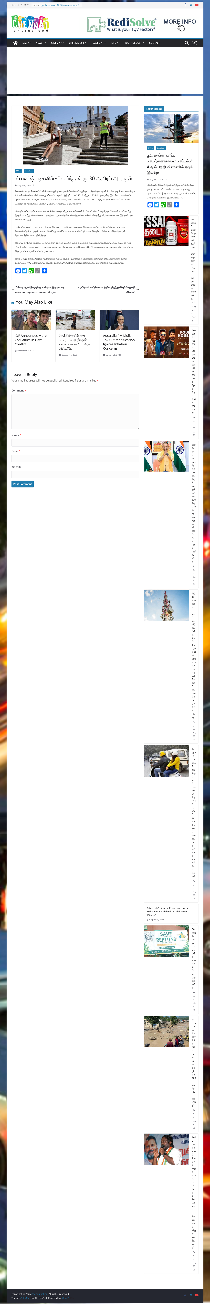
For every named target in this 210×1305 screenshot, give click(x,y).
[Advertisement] (105, 71)
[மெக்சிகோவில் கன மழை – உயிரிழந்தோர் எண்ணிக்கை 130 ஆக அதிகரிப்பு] (75, 312)
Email (15, 451)
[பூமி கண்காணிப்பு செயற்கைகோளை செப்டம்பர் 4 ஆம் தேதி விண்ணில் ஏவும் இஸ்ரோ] (171, 128)
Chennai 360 (76, 42)
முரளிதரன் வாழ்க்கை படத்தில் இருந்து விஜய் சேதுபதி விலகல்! (106, 289)
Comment (18, 390)
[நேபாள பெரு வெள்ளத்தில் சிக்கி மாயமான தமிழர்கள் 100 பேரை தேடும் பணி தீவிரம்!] (166, 1074)
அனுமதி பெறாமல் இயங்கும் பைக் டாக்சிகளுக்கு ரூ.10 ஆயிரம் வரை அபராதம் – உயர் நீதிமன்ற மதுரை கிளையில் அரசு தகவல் (194, 812)
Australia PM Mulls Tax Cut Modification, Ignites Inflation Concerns (119, 342)
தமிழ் (24, 42)
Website (16, 467)
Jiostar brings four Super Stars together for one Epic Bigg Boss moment (194, 371)
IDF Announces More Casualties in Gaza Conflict (31, 339)
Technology (132, 42)
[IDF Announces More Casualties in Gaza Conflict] (31, 312)
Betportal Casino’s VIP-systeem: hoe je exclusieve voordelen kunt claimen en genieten (168, 911)
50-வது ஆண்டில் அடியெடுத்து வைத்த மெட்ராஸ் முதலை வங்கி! (194, 958)
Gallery (98, 42)
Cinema (55, 42)
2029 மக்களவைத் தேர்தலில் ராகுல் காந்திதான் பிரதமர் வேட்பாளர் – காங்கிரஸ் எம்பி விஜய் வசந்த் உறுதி (194, 1192)
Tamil (18, 171)
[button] (29, 43)
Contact (154, 42)
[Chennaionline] (15, 43)
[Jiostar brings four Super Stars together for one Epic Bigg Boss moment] (166, 382)
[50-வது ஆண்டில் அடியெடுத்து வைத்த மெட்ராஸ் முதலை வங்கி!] (166, 969)
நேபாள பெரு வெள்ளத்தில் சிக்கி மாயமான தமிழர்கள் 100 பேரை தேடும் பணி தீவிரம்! (194, 1062)
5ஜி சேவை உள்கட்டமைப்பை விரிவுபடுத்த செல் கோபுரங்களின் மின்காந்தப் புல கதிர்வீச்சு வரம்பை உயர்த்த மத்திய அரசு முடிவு (194, 655)
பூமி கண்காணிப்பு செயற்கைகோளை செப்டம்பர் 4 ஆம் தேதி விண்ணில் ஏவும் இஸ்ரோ (170, 163)
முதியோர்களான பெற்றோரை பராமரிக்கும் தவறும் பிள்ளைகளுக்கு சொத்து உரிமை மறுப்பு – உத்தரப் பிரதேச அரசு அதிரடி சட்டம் (194, 503)
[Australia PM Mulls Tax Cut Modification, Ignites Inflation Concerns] (119, 312)
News (39, 42)
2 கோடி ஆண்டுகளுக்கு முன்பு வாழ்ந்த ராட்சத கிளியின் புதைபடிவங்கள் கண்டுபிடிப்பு (39, 289)
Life (113, 42)
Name (16, 435)
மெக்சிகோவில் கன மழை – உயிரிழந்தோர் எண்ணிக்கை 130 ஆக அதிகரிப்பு (74, 342)
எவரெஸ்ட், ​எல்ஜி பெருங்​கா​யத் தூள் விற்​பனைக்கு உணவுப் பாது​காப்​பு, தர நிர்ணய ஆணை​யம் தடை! (193, 260)
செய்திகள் (28, 171)
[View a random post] (195, 43)
